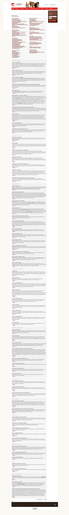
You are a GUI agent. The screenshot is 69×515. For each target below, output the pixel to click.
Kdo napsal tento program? (33, 50)
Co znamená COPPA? (15, 26)
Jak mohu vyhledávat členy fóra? (33, 39)
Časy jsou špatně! (14, 31)
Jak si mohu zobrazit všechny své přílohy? (35, 47)
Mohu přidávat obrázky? (15, 53)
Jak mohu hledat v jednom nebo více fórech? (35, 36)
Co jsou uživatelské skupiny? (33, 20)
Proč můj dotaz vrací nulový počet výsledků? (35, 37)
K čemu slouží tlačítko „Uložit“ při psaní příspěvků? (19, 46)
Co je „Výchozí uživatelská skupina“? (34, 24)
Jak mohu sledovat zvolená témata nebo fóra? (35, 43)
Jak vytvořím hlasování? (15, 41)
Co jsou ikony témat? (15, 57)
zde (12, 478)
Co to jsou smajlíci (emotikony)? (16, 52)
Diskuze (27, 8)
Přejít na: (36, 499)
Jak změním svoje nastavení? (16, 30)
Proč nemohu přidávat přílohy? (16, 44)
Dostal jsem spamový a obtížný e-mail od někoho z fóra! (36, 29)
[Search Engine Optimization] (34, 509)
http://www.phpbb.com (21, 483)
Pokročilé (54, 4)
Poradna (51, 8)
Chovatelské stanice (33, 8)
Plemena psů (17, 8)
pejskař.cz (13, 15)
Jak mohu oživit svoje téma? (16, 48)
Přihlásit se (50, 14)
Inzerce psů (22, 8)
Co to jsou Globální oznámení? (16, 54)
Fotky (38, 8)
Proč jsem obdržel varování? (16, 45)
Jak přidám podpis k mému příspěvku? (17, 40)
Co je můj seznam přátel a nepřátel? (34, 32)
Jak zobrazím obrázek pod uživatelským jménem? (18, 33)
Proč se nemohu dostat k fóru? (16, 43)
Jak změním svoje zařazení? (16, 34)
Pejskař (17, 5)
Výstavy (42, 8)
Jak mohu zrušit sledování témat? (33, 44)
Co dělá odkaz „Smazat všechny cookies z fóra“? (18, 27)
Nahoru (14, 68)
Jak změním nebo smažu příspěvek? (17, 39)
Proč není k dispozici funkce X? (33, 51)
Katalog (46, 8)
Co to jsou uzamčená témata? (16, 56)
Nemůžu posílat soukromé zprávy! (34, 28)
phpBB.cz (36, 508)
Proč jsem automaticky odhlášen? (16, 20)
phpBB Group (43, 476)
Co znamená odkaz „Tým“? (33, 25)
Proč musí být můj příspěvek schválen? (17, 47)
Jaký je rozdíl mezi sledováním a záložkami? (35, 42)
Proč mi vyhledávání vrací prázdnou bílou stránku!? (36, 38)
